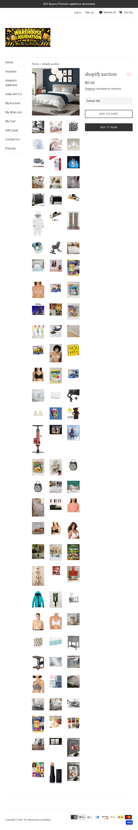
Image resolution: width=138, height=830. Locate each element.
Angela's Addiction (11, 83)
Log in (77, 12)
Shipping (90, 88)
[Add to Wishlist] (129, 75)
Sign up (89, 12)
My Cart (10, 121)
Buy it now (108, 127)
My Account (12, 103)
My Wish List (13, 112)
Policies (10, 148)
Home (9, 62)
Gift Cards (11, 130)
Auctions (11, 71)
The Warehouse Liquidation (37, 820)
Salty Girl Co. (13, 94)
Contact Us (12, 139)
